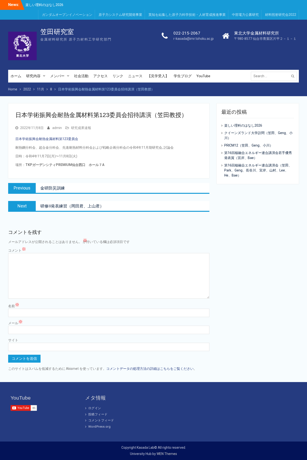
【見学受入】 (158, 76)
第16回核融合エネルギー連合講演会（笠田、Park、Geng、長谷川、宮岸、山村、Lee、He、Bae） (258, 170)
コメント (17, 250)
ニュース (135, 76)
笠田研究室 (57, 31)
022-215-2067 (186, 33)
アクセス (100, 76)
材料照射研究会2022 (280, 15)
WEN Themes (167, 454)
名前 (13, 306)
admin (57, 128)
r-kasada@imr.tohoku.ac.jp (193, 39)
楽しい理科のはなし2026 (44, 4)
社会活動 (81, 76)
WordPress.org (99, 426)
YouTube (203, 76)
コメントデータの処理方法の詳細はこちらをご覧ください (150, 369)
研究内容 (33, 76)
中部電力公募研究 (245, 15)
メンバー (57, 76)
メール (15, 323)
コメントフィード (101, 420)
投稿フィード (98, 414)
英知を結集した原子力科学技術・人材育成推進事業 (187, 15)
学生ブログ (183, 76)
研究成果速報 (81, 128)
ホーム (16, 76)
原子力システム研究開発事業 (120, 15)
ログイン (94, 408)
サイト (13, 340)
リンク (117, 76)
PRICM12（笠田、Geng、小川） (248, 145)
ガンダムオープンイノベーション (67, 15)
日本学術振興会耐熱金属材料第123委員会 (46, 139)
